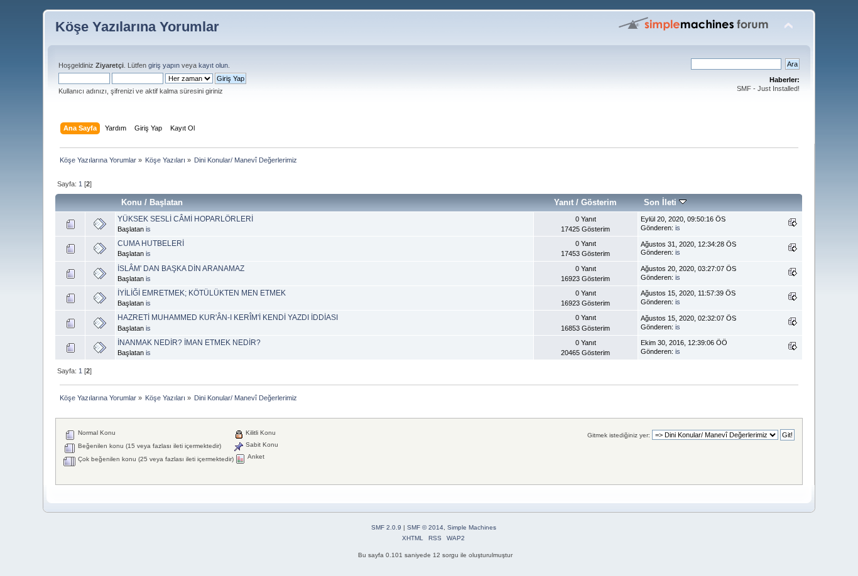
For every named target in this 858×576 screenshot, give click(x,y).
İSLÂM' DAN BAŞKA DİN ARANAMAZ (180, 268)
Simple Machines (471, 527)
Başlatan (166, 202)
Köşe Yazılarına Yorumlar (137, 27)
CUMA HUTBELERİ (150, 243)
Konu (131, 202)
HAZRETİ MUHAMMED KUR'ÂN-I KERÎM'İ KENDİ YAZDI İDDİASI (227, 317)
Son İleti (661, 202)
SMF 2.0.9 (386, 527)
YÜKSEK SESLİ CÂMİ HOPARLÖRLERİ (185, 219)
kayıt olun (213, 65)
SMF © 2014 (425, 527)
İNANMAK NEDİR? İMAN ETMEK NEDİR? (189, 342)
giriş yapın (164, 65)
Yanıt (563, 202)
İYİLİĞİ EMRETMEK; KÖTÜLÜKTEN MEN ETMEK (201, 293)
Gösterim (599, 202)
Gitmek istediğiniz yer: (618, 435)
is (148, 229)
